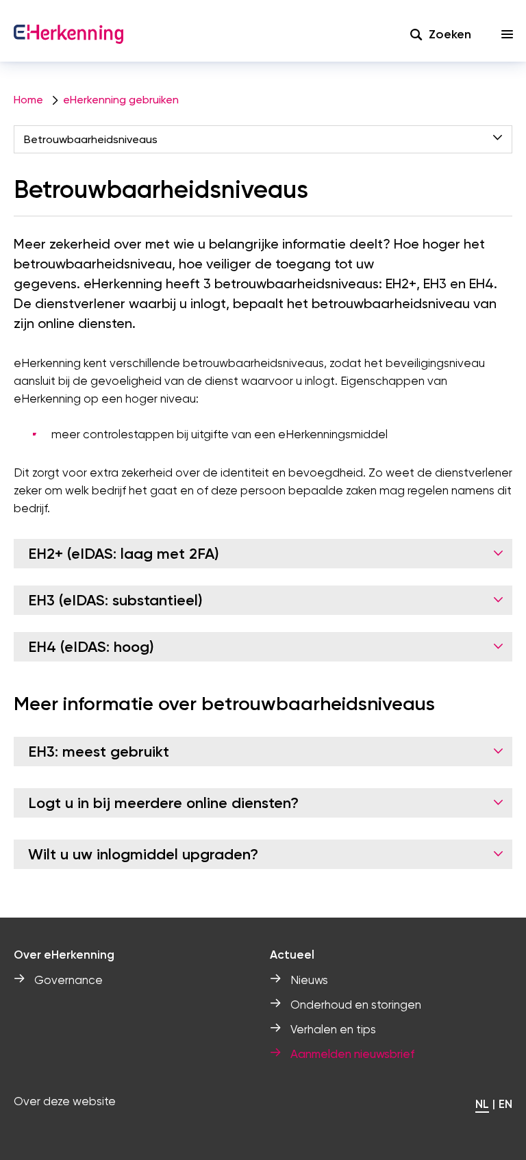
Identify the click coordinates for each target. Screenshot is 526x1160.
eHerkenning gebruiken (121, 99)
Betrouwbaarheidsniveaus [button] (91, 139)
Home (28, 99)
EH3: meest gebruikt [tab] (98, 751)
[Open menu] (507, 34)
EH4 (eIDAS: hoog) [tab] (91, 647)
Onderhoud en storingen (355, 1004)
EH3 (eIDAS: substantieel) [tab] (115, 600)
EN (505, 1104)
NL (482, 1104)
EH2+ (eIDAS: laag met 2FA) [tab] (123, 553)
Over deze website (65, 1101)
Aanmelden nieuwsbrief (352, 1054)
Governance (68, 980)
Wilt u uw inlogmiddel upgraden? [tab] (143, 854)
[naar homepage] (68, 34)
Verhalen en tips (333, 1029)
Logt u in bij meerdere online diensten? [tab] (163, 803)
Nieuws (309, 980)
